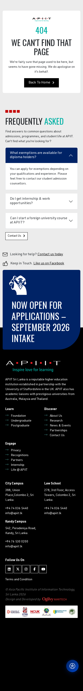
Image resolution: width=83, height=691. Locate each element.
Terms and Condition (18, 579)
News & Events (60, 425)
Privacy (16, 450)
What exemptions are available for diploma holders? (36, 155)
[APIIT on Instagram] (26, 569)
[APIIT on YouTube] (43, 569)
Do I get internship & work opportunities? (30, 201)
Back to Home (39, 83)
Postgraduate (20, 425)
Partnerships (58, 430)
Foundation (18, 416)
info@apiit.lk (13, 513)
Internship (17, 465)
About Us (56, 416)
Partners (17, 460)
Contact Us (14, 236)
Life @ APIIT (19, 470)
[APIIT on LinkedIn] (9, 569)
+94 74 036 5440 (16, 508)
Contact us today (50, 254)
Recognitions (20, 455)
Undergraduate (21, 420)
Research (56, 420)
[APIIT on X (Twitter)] (17, 569)
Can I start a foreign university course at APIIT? (38, 221)
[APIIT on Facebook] (34, 569)
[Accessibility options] (72, 666)
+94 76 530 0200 (16, 541)
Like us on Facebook (48, 263)
